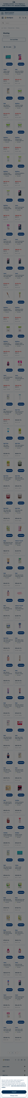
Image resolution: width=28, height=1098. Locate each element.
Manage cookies (14, 1095)
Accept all (14, 1092)
